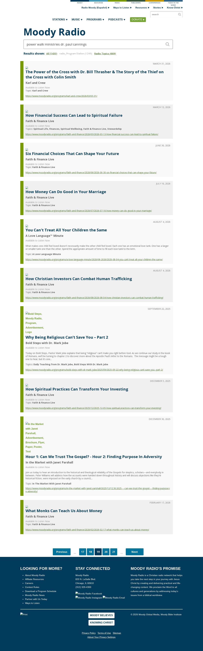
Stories (157, 7)
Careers (29, 583)
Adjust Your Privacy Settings (101, 637)
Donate (137, 19)
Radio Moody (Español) (94, 7)
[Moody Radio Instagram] (89, 597)
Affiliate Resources (34, 579)
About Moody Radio (35, 575)
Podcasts (115, 19)
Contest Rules (32, 587)
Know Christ (173, 7)
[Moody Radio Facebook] (88, 593)
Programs (94, 19)
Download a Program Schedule (40, 591)
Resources (141, 7)
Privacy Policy (89, 633)
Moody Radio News (35, 595)
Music (76, 19)
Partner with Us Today (36, 599)
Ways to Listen (121, 7)
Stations (58, 19)
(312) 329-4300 (83, 587)
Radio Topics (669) (105, 53)
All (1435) (51, 53)
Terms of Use (104, 633)
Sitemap (117, 633)
